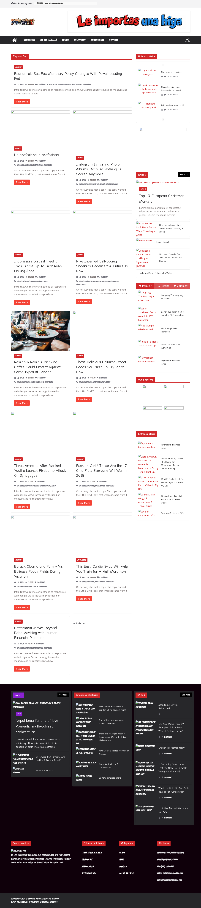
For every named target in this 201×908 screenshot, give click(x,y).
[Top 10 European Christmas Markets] (163, 182)
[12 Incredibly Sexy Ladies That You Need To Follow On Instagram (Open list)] (146, 772)
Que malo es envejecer (54, 4)
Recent (165, 286)
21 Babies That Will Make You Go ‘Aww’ (173, 810)
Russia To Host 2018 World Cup (170, 346)
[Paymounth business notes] (148, 363)
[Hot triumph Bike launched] (148, 331)
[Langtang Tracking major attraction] (148, 298)
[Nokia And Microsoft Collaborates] (86, 766)
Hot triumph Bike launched (169, 330)
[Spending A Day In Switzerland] (146, 710)
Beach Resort (162, 242)
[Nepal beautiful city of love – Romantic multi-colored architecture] (41, 705)
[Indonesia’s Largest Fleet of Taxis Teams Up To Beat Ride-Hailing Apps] (86, 737)
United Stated (87, 84)
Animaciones (97, 40)
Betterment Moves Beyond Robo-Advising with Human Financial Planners (35, 633)
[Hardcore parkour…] (23, 771)
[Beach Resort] (145, 243)
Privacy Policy (88, 866)
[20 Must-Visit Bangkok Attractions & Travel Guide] (148, 500)
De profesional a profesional (37, 155)
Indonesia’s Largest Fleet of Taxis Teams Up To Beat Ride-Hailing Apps (38, 266)
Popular (147, 286)
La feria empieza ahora (110, 778)
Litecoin (53, 486)
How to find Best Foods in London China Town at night (112, 708)
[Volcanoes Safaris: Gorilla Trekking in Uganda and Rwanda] (146, 258)
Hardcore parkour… (45, 770)
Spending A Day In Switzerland (167, 707)
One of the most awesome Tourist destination (111, 722)
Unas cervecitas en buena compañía (170, 107)
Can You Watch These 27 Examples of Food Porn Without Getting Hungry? (171, 728)
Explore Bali (53, 84)
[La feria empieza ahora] (86, 778)
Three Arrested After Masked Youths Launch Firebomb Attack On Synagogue (40, 470)
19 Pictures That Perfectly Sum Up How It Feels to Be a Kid (50, 759)
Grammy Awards (105, 184)
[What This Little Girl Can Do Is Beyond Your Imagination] (146, 794)
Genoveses (29, 40)
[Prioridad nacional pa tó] (148, 90)
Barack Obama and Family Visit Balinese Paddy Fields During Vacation (39, 571)
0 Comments (41, 84)
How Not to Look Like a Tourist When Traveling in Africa (171, 228)
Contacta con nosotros (92, 852)
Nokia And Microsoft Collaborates (108, 766)
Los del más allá (48, 40)
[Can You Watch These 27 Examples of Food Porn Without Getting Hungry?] (146, 731)
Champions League (84, 184)
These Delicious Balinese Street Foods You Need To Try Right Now (101, 367)
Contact (113, 40)
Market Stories (77, 84)
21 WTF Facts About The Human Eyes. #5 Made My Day (172, 482)
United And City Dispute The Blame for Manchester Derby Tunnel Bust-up (172, 463)
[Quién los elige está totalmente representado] (148, 74)
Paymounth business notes (170, 362)
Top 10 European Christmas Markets (161, 199)
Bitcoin (19, 281)
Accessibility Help (89, 873)
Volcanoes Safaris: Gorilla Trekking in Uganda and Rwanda (171, 257)
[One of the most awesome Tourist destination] (86, 722)
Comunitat (80, 40)
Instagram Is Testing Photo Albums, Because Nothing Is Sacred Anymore (98, 169)
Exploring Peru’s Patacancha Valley (155, 273)
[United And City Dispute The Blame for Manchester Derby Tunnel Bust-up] (148, 464)
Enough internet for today (171, 747)
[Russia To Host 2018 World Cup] (148, 347)
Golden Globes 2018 (64, 84)
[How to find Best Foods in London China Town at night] (86, 709)
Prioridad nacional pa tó (172, 90)
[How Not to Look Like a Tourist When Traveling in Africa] (146, 229)
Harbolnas (28, 165)
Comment (182, 286)
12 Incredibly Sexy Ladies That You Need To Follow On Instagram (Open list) (172, 768)
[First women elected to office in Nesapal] (86, 753)
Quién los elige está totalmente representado (172, 74)
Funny (65, 40)
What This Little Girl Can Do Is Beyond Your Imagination (173, 790)
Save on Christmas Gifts (172, 513)
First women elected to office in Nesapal (114, 752)
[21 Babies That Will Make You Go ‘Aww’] (146, 814)
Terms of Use (87, 859)
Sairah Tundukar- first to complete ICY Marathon (173, 314)
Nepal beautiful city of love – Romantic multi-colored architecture (39, 726)
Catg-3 (143, 189)
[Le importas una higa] (14, 40)
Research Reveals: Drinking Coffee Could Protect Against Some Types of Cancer (37, 367)
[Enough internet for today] (146, 751)
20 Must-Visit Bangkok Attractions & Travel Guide (171, 499)
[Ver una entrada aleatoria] (187, 40)
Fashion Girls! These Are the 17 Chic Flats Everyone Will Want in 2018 (102, 470)
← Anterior (79, 623)
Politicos (80, 255)
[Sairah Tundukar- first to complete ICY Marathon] (148, 314)
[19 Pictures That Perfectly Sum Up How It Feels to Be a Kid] (23, 759)
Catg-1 (19, 714)
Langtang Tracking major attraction (173, 297)
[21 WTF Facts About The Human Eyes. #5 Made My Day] (148, 483)
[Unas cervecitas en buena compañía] (148, 107)
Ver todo (184, 174)
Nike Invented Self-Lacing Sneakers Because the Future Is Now (102, 266)
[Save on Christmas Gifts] (148, 514)
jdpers (22, 84)
